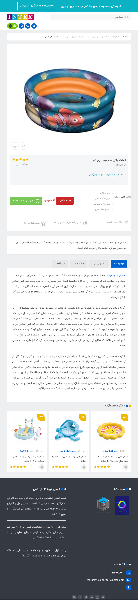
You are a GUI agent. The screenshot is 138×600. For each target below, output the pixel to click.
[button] (34, 26)
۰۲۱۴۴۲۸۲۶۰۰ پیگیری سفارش (36, 6)
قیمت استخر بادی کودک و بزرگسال (104, 174)
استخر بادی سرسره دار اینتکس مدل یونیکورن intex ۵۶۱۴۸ (28, 459)
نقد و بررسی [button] (99, 263)
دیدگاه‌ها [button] (60, 263)
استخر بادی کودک (116, 275)
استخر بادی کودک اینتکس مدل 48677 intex (69, 459)
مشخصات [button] (79, 263)
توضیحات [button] (119, 263)
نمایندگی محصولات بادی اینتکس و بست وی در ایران (90, 6)
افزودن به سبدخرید (23, 200)
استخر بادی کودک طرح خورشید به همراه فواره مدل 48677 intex (113, 459)
